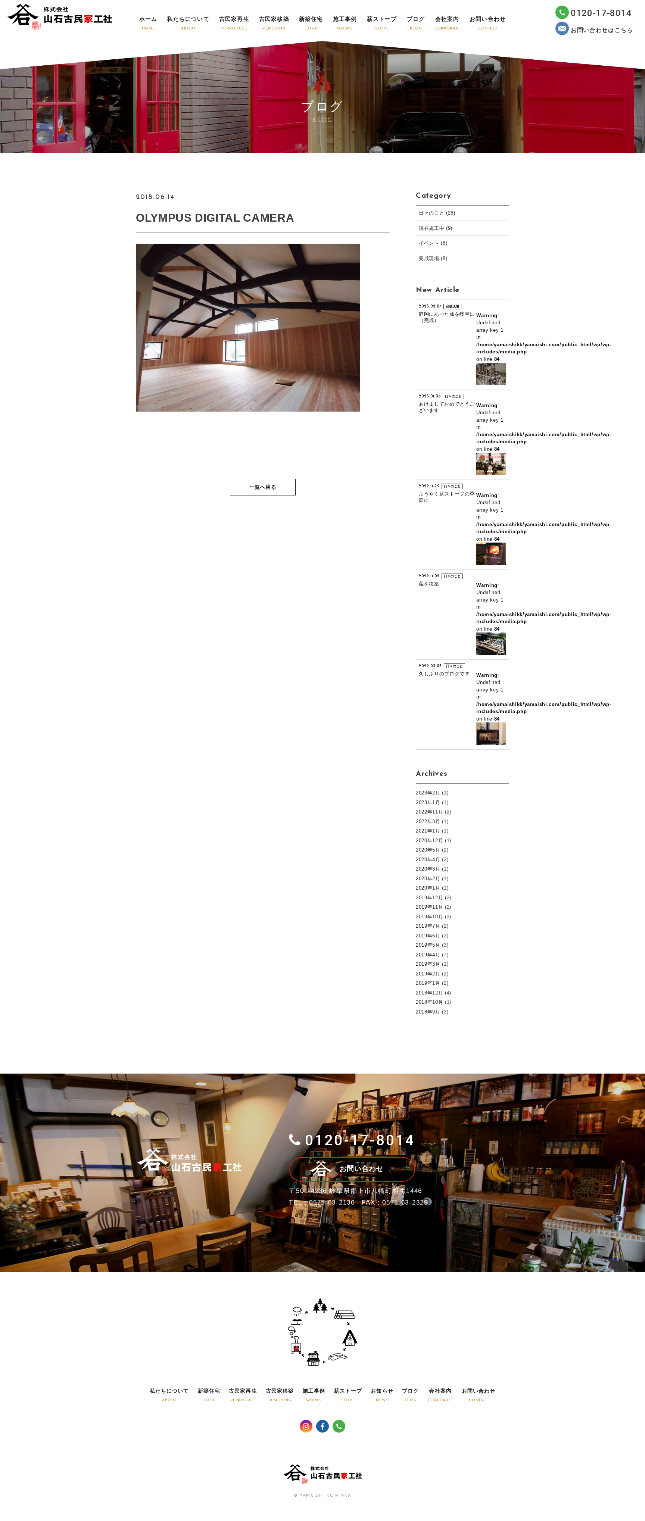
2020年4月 (428, 859)
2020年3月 (428, 869)
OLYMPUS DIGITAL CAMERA (215, 218)
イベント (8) (433, 243)
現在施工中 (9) (435, 228)
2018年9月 (428, 1012)
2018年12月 (429, 993)
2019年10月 (429, 916)
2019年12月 (429, 897)
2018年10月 (429, 1002)
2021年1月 (428, 831)
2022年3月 (428, 821)
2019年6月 (428, 935)
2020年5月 (428, 850)
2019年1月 (428, 983)
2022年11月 (429, 812)
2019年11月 (429, 907)
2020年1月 (428, 888)
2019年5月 (428, 945)
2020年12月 (429, 840)
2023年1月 (428, 802)
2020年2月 (428, 878)
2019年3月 (428, 964)
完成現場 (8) (433, 258)
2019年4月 (428, 955)
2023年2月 (428, 793)
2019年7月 (428, 926)
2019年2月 (428, 974)
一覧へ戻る (263, 487)
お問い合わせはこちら (602, 29)
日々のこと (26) (437, 213)
